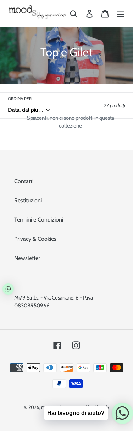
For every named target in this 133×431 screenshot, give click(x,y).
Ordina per (20, 98)
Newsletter (27, 258)
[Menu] (120, 14)
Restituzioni (28, 200)
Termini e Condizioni (38, 219)
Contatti (23, 181)
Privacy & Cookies (35, 238)
